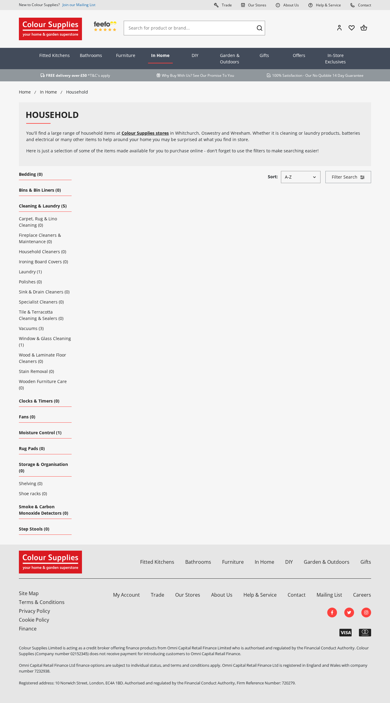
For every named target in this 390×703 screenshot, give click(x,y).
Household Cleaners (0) (42, 251)
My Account (126, 594)
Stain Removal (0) (36, 371)
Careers (362, 594)
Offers (299, 55)
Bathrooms (91, 55)
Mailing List (329, 594)
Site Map (29, 593)
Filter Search (344, 177)
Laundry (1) (30, 272)
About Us (290, 5)
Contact (364, 5)
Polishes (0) (30, 282)
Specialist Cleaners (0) (41, 302)
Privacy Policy (34, 611)
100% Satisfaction (287, 75)
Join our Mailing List (78, 4)
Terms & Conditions (42, 602)
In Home (160, 55)
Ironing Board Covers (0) (43, 262)
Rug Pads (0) (32, 448)
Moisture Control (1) (40, 432)
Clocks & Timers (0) (39, 401)
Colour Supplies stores (145, 133)
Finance (28, 628)
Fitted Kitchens (54, 55)
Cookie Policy (34, 619)
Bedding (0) (31, 174)
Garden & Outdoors (229, 58)
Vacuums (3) (31, 328)
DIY (195, 55)
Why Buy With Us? (177, 75)
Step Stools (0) (34, 529)
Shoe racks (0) (33, 493)
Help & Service (328, 5)
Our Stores (256, 5)
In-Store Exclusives (335, 58)
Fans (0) (27, 417)
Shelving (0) (30, 483)
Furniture (125, 55)
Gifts (264, 55)
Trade (226, 5)
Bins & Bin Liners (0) (40, 190)
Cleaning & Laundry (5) (43, 206)
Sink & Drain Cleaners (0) (44, 292)
